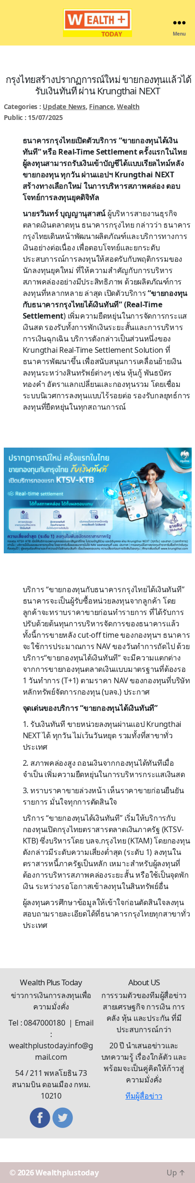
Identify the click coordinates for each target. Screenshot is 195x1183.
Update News (64, 106)
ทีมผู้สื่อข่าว (143, 1096)
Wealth (128, 106)
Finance (101, 106)
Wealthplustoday (66, 1172)
